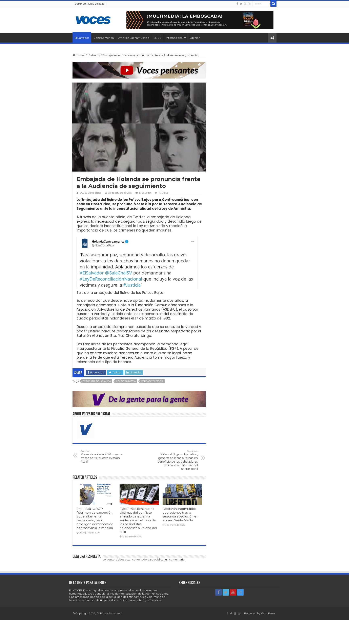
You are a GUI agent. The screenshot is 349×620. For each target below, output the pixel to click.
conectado (139, 559)
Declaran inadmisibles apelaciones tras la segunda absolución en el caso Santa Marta (180, 514)
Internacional (174, 37)
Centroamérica (104, 37)
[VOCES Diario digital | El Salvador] (93, 19)
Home (79, 55)
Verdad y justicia (152, 381)
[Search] (273, 4)
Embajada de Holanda (97, 381)
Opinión (195, 37)
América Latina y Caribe (133, 37)
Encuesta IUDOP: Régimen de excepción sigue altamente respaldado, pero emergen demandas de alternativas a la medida (95, 518)
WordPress (268, 613)
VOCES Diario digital (90, 192)
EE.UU (158, 37)
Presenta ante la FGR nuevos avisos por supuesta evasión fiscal (101, 456)
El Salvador (82, 37)
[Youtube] (245, 3)
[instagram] (249, 3)
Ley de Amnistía (126, 381)
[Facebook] (237, 3)
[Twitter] (241, 3)
